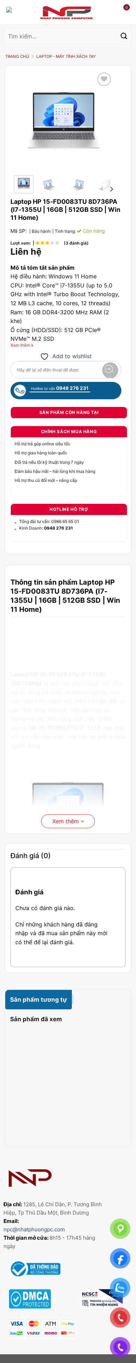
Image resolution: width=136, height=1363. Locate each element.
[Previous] (24, 120)
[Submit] (124, 36)
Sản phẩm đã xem (36, 1019)
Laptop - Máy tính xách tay (66, 56)
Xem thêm (66, 821)
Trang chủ (17, 56)
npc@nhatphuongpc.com (34, 1229)
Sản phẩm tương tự (38, 999)
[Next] (102, 120)
